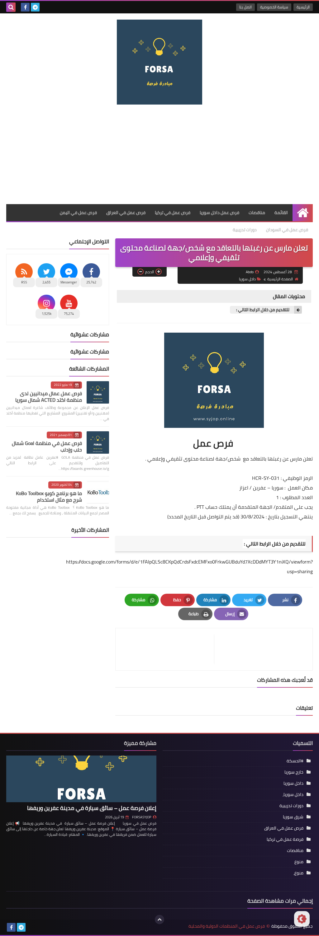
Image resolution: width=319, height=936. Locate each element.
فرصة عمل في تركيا (285, 839)
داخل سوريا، (293, 794)
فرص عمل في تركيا (172, 212)
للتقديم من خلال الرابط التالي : (262, 310)
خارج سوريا (293, 772)
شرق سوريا (293, 817)
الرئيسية (303, 7)
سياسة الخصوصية (274, 7)
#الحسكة (295, 761)
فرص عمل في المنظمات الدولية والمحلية (226, 926)
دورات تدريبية (245, 230)
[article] (168, 649)
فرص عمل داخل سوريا (219, 212)
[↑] (159, 919)
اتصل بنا (245, 7)
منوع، (298, 873)
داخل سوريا (247, 279)
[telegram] (35, 7)
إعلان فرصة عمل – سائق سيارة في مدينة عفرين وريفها (91, 808)
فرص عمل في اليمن (78, 212)
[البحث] (11, 7)
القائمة (281, 212)
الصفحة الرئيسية (280, 279)
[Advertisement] (159, 154)
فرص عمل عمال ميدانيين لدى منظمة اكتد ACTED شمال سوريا (48, 397)
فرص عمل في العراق (125, 212)
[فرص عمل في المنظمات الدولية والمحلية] (159, 62)
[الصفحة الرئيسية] (303, 212)
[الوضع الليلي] (302, 919)
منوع (298, 862)
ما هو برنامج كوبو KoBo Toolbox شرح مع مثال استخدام (49, 496)
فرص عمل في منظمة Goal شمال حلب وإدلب (47, 446)
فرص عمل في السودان (287, 230)
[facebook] (25, 7)
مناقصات (257, 212)
